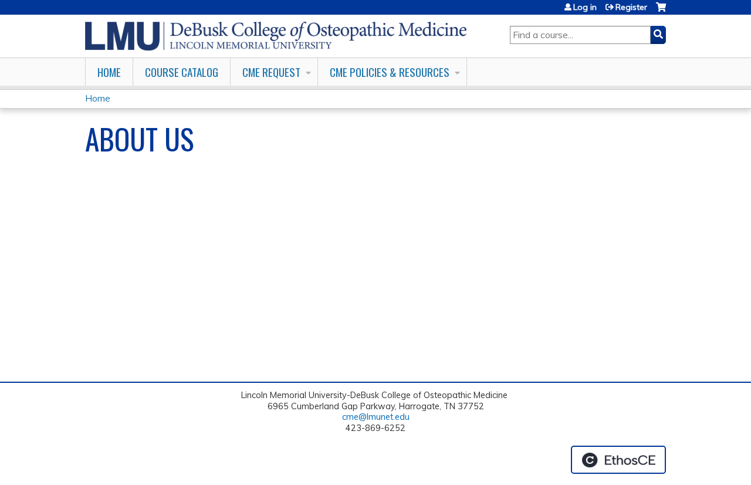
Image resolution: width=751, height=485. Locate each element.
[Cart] (661, 11)
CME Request (271, 71)
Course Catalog (181, 71)
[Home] (275, 36)
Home (109, 71)
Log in (585, 7)
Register (631, 7)
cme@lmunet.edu (376, 417)
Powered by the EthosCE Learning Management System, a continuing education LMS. (618, 460)
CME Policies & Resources (389, 71)
